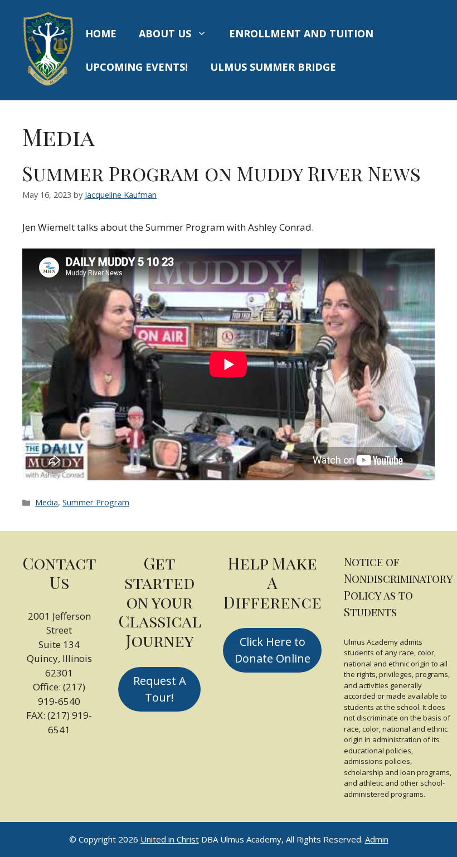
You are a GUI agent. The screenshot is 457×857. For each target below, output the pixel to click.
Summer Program (95, 502)
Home (100, 33)
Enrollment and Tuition (301, 33)
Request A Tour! (159, 689)
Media (46, 502)
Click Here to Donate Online (272, 650)
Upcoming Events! (136, 67)
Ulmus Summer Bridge (273, 67)
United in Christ (169, 839)
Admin (376, 839)
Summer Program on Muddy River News (221, 173)
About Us (165, 33)
